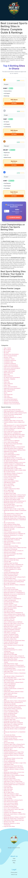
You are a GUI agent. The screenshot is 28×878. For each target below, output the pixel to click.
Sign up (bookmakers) (9, 389)
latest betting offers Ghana (10, 659)
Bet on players (7, 349)
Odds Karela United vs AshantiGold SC (13, 612)
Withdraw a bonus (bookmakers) (12, 403)
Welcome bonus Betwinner (10, 595)
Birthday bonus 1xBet (9, 821)
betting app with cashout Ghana (12, 721)
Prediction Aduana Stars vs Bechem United (14, 428)
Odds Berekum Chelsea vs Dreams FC (13, 473)
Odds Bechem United (9, 445)
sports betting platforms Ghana (11, 454)
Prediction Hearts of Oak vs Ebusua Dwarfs (14, 577)
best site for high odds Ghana (11, 637)
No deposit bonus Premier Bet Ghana (13, 443)
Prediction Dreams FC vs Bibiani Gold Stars (14, 615)
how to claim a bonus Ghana (11, 442)
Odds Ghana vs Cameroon (10, 716)
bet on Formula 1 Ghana (10, 797)
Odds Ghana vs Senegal (10, 632)
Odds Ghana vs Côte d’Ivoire (11, 804)
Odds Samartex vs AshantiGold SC (12, 598)
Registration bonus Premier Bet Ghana (13, 766)
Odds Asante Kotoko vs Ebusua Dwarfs (13, 682)
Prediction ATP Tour (9, 811)
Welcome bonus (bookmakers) (11, 402)
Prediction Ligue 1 (8, 749)
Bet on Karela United (9, 680)
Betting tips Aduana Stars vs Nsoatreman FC (15, 518)
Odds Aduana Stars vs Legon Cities (12, 468)
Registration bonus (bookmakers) (12, 388)
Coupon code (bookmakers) (11, 365)
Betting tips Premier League (11, 626)
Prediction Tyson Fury (9, 618)
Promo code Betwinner (9, 761)
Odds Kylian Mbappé (9, 653)
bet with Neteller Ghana (10, 578)
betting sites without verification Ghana (13, 691)
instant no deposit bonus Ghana (12, 488)
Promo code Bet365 (9, 453)
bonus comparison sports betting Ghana (14, 581)
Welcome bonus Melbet (9, 552)
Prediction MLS (7, 487)
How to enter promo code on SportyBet (14, 809)
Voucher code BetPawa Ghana (11, 572)
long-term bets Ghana (9, 826)
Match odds (7, 374)
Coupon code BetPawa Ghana (11, 711)
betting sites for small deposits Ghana (13, 745)
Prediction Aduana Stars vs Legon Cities (14, 498)
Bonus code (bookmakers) (10, 355)
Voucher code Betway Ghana (11, 634)
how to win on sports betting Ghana (13, 414)
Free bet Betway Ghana (9, 668)
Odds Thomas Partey (9, 648)
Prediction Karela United (10, 477)
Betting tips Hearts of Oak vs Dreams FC (14, 656)
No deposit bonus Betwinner (11, 460)
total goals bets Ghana (9, 587)
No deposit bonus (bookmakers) (12, 377)
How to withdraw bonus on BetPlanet (13, 622)
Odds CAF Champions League (11, 793)
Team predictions (8, 397)
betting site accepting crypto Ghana (13, 538)
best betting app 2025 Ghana (11, 601)
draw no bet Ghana (8, 541)
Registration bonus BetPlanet (11, 773)
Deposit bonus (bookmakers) (11, 366)
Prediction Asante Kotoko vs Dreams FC (14, 688)
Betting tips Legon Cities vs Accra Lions (14, 623)
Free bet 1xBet (7, 561)
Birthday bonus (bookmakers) (11, 354)
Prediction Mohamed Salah (10, 696)
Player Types (7, 385)
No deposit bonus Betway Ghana (12, 499)
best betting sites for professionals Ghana (14, 640)
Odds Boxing (7, 690)
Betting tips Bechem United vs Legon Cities (14, 516)
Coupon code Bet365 (9, 687)
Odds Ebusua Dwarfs (9, 620)
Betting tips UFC (8, 790)
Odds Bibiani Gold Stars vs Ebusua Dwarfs (14, 447)
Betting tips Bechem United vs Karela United (15, 470)
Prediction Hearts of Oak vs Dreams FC (13, 550)
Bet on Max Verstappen (9, 583)
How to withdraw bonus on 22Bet (12, 532)
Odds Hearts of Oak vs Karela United (13, 781)
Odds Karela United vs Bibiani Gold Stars (14, 820)
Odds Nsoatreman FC (9, 507)
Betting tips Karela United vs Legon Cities (14, 747)
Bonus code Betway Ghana (10, 713)
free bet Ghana (7, 786)
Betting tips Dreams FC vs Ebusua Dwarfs (14, 783)
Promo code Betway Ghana (10, 575)
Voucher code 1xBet (9, 491)
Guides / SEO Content (9, 371)
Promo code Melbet (9, 479)
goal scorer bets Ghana (9, 778)
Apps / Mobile (7, 348)
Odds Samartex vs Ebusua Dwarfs (12, 515)
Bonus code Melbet (8, 484)
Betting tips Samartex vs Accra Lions (13, 566)
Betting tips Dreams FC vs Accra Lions (13, 502)
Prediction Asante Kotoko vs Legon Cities (14, 436)
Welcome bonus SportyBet (10, 654)
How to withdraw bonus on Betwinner (13, 606)
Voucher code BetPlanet (10, 617)
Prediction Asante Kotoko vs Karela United (14, 670)
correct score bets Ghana (10, 597)
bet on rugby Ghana (9, 490)
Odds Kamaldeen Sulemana (10, 474)
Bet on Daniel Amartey (9, 471)
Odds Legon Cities (8, 671)
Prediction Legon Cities (9, 719)
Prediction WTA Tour (9, 416)
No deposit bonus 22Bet (10, 493)
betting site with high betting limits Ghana (14, 434)
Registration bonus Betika (10, 608)
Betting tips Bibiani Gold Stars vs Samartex (14, 657)
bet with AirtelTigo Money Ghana (12, 567)
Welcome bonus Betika (9, 776)
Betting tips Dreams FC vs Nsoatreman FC (14, 592)
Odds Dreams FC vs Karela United (12, 628)
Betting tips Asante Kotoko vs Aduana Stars (14, 814)
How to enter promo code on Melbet (13, 431)
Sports (5, 393)
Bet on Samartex (8, 694)
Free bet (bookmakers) (9, 369)
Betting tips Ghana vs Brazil (11, 643)
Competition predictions (10, 363)
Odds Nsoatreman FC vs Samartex (12, 625)
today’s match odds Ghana (10, 693)
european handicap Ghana (10, 806)
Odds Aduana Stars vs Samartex (12, 539)
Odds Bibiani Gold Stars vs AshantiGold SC (14, 459)
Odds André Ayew (8, 789)
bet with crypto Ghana (9, 759)
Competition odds (8, 362)
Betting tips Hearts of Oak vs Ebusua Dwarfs (15, 701)
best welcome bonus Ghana (11, 801)
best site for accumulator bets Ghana (13, 553)
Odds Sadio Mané (8, 787)
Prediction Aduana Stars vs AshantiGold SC (14, 558)
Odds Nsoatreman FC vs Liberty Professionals (15, 425)
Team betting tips (8, 394)
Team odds (6, 396)
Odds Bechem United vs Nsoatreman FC (14, 676)
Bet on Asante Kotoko (9, 522)
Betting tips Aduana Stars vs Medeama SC (14, 496)
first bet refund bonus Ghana (11, 546)
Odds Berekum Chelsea (9, 482)
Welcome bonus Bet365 (10, 704)
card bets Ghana (8, 798)
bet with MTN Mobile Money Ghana (12, 736)
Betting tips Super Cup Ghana (11, 725)
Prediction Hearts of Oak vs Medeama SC (14, 426)
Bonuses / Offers (8, 357)
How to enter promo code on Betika (13, 591)
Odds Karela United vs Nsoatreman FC (13, 702)
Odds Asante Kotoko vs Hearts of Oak (13, 513)
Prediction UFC (7, 530)
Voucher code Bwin (8, 603)
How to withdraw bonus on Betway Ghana (14, 614)
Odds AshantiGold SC (9, 555)
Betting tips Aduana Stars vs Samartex (13, 722)
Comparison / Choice (9, 358)
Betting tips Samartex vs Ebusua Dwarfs (14, 665)
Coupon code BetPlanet (10, 684)
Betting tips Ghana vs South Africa (12, 526)
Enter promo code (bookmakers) (12, 368)
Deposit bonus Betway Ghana (11, 481)
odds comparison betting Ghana (12, 524)
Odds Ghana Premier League (11, 663)
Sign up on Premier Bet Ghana (11, 560)
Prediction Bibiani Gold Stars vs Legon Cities (15, 763)
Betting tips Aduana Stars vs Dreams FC (14, 818)
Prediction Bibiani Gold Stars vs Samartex (14, 784)
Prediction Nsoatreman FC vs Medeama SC (14, 533)
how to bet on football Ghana (11, 807)
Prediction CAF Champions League (12, 812)
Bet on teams (7, 351)
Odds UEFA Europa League (10, 467)
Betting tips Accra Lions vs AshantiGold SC (14, 594)
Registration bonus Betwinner (11, 574)
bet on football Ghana (9, 504)
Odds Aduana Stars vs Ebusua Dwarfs (13, 800)
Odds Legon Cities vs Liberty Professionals (14, 465)
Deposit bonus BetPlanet (10, 456)
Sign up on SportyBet (9, 529)
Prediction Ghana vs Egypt (10, 605)
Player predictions (8, 383)
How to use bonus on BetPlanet (11, 440)
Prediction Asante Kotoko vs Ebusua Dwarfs (15, 495)
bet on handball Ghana (9, 685)
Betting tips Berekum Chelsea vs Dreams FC (15, 817)
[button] (14, 17)
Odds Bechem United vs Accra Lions (13, 457)
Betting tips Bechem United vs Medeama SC (15, 705)
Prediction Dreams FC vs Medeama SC (13, 464)
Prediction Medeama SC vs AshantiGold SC (14, 666)
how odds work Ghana (9, 611)
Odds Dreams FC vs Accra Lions (12, 631)
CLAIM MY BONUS (14, 217)
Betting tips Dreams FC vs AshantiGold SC (14, 527)
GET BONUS (14, 103)
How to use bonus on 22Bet (11, 710)
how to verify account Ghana (11, 589)
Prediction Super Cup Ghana (11, 563)
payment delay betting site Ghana (12, 409)
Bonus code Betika (8, 609)
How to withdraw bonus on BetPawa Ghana (14, 450)
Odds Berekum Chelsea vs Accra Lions (13, 758)
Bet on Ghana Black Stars (10, 677)
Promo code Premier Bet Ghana (11, 476)
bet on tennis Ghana (9, 742)
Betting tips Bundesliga (9, 714)
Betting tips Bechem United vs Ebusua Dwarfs (15, 412)
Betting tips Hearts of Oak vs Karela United (14, 580)
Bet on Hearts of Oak (9, 485)
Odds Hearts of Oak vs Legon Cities (13, 795)
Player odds (7, 382)
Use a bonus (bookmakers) (10, 399)
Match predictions (8, 376)
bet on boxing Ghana (9, 429)
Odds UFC (6, 556)
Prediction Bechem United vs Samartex (13, 753)
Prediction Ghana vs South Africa (12, 780)
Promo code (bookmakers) (10, 386)
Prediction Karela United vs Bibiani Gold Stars (15, 547)
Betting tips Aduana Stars (10, 639)
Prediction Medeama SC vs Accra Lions (13, 767)
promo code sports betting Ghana (12, 707)
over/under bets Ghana (9, 735)
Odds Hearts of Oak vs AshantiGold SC (13, 564)
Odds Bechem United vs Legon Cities (13, 505)
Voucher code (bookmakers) (11, 400)
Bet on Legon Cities (9, 792)
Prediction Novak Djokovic (10, 738)
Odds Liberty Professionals (10, 549)
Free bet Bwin (7, 815)
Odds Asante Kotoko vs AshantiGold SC (14, 411)
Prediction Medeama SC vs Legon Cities (14, 752)
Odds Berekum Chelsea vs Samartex (13, 708)
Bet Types (6, 352)
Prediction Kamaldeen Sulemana (12, 629)
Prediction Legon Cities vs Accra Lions (13, 420)
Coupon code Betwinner (10, 600)
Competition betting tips (10, 360)
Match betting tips (8, 372)
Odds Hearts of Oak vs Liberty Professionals (15, 727)
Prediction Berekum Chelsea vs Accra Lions (14, 462)
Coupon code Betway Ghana (11, 642)
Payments (6, 380)
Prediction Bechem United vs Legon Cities (14, 679)
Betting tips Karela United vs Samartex (13, 448)
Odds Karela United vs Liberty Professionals (15, 718)
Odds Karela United (8, 764)
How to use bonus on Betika (11, 803)
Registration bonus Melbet (10, 451)
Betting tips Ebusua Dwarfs (10, 750)
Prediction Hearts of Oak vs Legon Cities (14, 508)
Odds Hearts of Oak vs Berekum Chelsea (14, 775)
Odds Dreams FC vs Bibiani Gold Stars (13, 724)
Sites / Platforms (8, 391)
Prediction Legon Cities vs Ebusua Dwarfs (14, 744)
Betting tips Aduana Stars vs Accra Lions (14, 772)
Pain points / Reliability (9, 379)
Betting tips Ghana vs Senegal (11, 635)
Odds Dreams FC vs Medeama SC (12, 433)
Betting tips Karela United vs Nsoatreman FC (15, 501)
